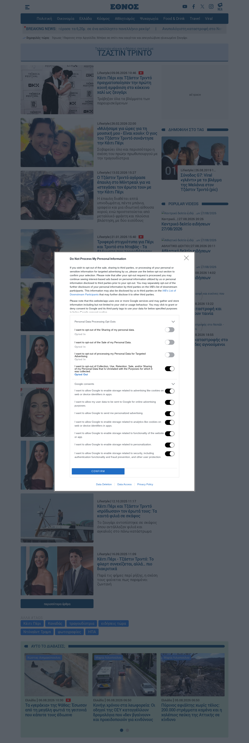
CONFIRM (98, 471)
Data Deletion (104, 484)
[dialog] (124, 371)
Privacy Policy (145, 484)
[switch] (169, 329)
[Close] (187, 259)
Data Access (124, 484)
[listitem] (124, 322)
